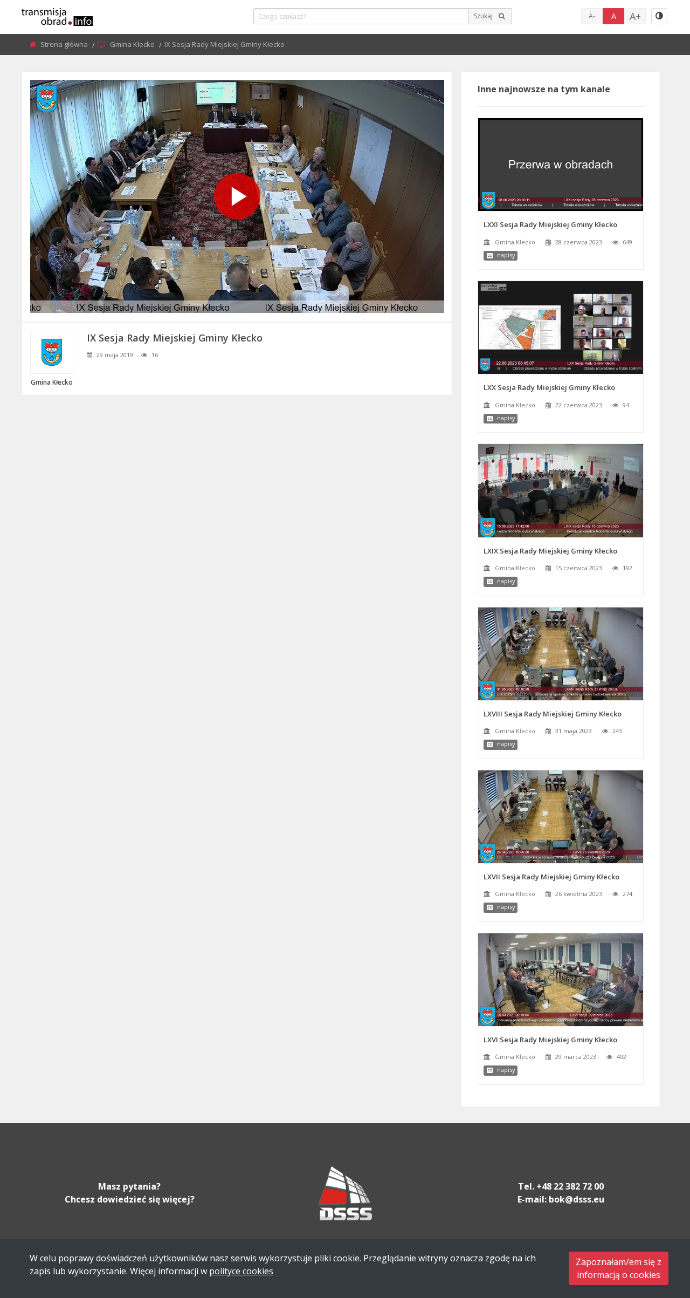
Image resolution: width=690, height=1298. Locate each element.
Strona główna (64, 44)
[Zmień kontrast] (659, 16)
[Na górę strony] (654, 1230)
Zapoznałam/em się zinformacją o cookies (618, 1268)
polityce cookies (241, 1271)
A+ (635, 16)
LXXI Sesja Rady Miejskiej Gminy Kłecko (550, 224)
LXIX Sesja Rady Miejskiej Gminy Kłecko (550, 551)
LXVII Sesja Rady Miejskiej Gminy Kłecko (551, 877)
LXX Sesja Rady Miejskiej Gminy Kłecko (549, 387)
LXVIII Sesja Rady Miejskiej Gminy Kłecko (553, 714)
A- (592, 16)
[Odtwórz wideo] (237, 196)
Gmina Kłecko (133, 44)
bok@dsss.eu (576, 1199)
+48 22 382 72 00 (570, 1186)
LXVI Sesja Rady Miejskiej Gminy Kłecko (550, 1039)
